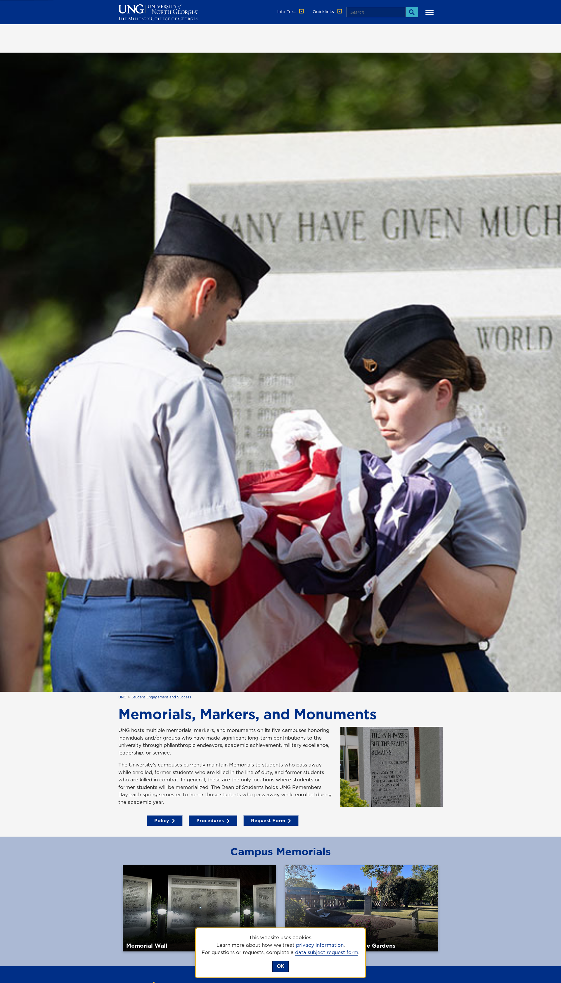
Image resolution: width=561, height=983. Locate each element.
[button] (430, 12)
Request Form (268, 820)
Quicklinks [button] (324, 12)
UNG (122, 697)
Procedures (210, 820)
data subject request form (326, 952)
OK (280, 966)
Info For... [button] (287, 12)
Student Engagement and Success (161, 697)
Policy (161, 820)
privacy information (320, 945)
